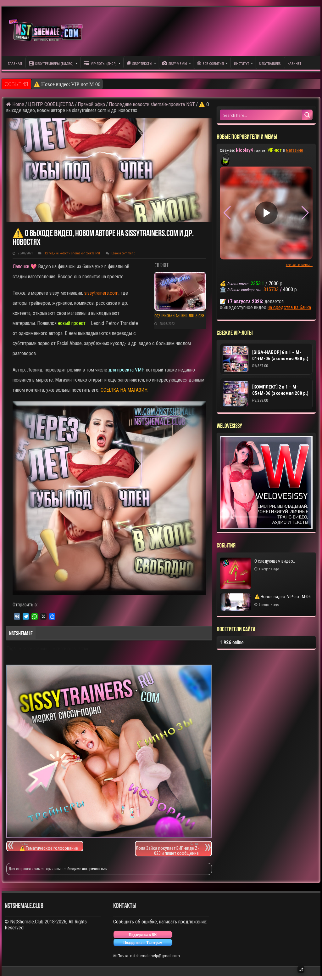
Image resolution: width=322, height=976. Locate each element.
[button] (305, 213)
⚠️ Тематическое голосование (48, 846)
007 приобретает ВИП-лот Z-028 (179, 316)
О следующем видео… (275, 561)
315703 (271, 289)
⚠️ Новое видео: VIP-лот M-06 (67, 84)
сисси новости (34, 649)
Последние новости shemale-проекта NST (152, 104)
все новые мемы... (299, 265)
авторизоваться (95, 869)
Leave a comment (123, 253)
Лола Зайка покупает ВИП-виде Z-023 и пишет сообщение (167, 849)
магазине (294, 150)
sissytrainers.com (101, 293)
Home (17, 104)
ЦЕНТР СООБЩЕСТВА (51, 104)
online (232, 642)
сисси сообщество (72, 649)
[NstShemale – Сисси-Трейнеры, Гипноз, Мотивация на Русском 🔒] (47, 31)
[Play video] (266, 212)
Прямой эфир (91, 104)
